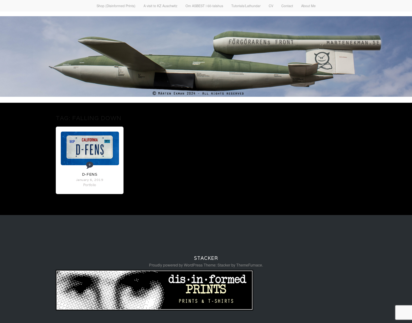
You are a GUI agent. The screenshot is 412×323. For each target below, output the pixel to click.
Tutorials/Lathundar (246, 5)
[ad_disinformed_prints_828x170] (154, 309)
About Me (308, 5)
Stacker (206, 258)
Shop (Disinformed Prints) (116, 5)
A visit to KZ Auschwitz (160, 5)
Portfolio (89, 184)
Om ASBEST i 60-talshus (204, 5)
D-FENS (90, 174)
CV (271, 5)
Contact (287, 5)
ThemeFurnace (249, 265)
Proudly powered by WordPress (176, 265)
